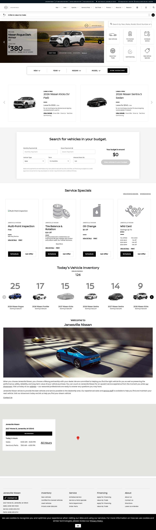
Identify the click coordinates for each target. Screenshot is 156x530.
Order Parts (73, 506)
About (128, 492)
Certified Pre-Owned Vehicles (52, 500)
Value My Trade (102, 500)
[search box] (130, 24)
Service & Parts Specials (77, 500)
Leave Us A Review (131, 506)
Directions (128, 503)
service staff (108, 391)
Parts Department (75, 503)
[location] (96, 1)
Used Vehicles (46, 503)
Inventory (46, 492)
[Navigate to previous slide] (1, 42)
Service (73, 492)
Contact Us (7, 397)
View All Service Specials (130, 194)
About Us (128, 497)
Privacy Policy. (96, 521)
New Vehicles (46, 497)
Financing (102, 492)
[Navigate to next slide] (102, 42)
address (33, 386)
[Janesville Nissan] (12, 7)
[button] (78, 438)
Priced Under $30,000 (49, 506)
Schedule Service (145, 194)
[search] (153, 7)
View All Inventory (77, 271)
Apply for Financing (104, 497)
